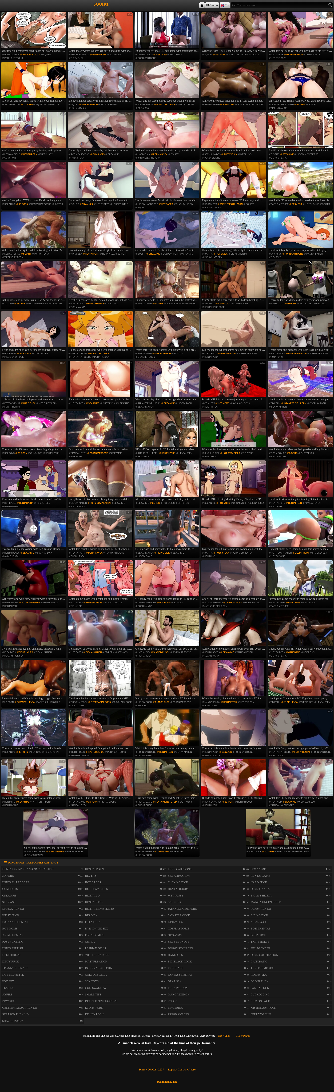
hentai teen (103, 204)
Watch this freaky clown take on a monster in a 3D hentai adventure (234, 680)
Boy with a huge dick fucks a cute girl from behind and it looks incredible (101, 232)
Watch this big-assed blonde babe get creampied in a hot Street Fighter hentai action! (167, 82)
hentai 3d (161, 54)
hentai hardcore (41, 204)
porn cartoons (13, 58)
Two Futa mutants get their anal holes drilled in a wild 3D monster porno (34, 630)
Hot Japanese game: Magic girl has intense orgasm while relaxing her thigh (167, 182)
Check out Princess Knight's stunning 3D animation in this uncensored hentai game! (301, 481)
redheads (175, 968)
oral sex (209, 403)
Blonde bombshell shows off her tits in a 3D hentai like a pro (234, 779)
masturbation (294, 54)
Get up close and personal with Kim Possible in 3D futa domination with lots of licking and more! (301, 331)
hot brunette (13, 974)
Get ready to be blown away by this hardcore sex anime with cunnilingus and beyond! (101, 132)
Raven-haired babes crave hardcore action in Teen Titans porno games (34, 481)
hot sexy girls (213, 207)
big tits (301, 104)
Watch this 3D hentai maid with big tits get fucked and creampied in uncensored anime (301, 779)
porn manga (160, 154)
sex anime (288, 154)
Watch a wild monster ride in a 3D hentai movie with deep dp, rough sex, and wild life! (167, 829)
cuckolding (260, 994)
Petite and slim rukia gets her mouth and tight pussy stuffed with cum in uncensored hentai (34, 331)
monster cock (146, 357)
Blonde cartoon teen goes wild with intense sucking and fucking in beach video (101, 331)
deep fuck (309, 652)
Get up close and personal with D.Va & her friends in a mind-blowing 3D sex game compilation (34, 281)
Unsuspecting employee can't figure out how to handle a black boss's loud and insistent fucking (34, 32)
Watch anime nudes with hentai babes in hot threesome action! (101, 580)
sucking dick (212, 453)
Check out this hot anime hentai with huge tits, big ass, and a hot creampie (234, 730)
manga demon (212, 702)
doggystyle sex (13, 656)
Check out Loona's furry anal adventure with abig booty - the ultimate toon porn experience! (56, 829)
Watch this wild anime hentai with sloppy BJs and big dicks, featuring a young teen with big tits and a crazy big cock (167, 331)
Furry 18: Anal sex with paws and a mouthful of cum (35, 381)
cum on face (162, 702)
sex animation (12, 104)
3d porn (28, 104)
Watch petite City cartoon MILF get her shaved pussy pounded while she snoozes (301, 680)
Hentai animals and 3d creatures (28, 869)
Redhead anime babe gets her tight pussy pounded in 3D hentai (167, 132)
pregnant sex (79, 702)
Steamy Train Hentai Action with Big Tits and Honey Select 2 (34, 530)
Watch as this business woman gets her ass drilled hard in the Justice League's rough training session (234, 431)
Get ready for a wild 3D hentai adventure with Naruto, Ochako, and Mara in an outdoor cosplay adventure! (167, 232)
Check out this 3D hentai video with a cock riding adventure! (34, 82)
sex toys (276, 257)
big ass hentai (109, 104)
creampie (113, 154)
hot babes (167, 204)
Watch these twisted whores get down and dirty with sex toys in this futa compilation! (101, 32)
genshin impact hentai (19, 1007)
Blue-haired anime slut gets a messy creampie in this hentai (101, 381)
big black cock (31, 54)
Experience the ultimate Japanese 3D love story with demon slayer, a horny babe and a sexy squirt (234, 182)
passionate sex (280, 204)
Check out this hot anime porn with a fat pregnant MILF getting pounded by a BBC (101, 680)
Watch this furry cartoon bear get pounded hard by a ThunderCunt (301, 730)
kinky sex (76, 254)
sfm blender (319, 553)
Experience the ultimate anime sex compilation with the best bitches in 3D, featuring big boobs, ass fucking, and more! (234, 530)
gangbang (294, 652)
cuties (156, 503)
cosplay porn (171, 254)
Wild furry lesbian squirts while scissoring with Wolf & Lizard (34, 232)
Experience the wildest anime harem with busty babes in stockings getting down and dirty (234, 331)
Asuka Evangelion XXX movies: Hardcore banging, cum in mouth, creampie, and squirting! (34, 182)
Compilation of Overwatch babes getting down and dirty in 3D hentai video (101, 481)
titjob (172, 1001)
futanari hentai (80, 54)
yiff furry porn (13, 257)
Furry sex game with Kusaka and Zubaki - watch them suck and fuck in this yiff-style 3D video (167, 779)
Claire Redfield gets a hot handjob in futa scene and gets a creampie (234, 82)
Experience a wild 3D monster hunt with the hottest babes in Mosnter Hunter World (167, 281)
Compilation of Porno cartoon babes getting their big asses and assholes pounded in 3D (101, 630)
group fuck (145, 805)
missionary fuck (14, 357)
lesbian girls (12, 154)
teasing (8, 987)
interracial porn (148, 453)
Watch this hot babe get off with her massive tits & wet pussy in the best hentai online (301, 32)
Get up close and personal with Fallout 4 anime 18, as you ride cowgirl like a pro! (167, 530)
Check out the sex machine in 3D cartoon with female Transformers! (34, 730)
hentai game (312, 204)
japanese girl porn (282, 104)
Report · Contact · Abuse (182, 1069)
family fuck (260, 987)
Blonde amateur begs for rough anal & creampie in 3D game (101, 82)
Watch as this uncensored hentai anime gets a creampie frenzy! (301, 381)
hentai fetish (212, 104)
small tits (25, 353)
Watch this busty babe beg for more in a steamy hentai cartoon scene (167, 730)
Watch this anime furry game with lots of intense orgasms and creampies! (34, 779)
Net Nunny (224, 1035)
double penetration (101, 1001)
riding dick (224, 303)
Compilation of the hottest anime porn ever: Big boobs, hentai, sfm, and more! (234, 630)
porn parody (102, 357)
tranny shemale (15, 968)
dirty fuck (77, 58)
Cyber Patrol (243, 1035)
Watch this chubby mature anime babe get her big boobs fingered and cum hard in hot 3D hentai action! (101, 530)
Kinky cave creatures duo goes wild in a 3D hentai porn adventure (167, 680)
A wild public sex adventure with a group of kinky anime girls (301, 132)
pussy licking (256, 104)
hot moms (223, 403)
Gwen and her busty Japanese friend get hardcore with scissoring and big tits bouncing (101, 182)
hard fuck (144, 154)
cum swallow (307, 802)
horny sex (210, 204)
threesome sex (95, 602)
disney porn (94, 1014)
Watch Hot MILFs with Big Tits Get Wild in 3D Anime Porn (101, 779)
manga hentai (145, 104)
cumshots (53, 104)
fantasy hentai (184, 204)
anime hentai (313, 54)
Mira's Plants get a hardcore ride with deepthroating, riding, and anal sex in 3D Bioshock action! (234, 281)
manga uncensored (282, 805)
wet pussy (176, 54)
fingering (175, 1007)
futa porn (115, 54)
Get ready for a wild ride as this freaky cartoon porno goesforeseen (301, 281)
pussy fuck (77, 158)
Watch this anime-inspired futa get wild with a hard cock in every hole (101, 730)
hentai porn (99, 54)
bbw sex (321, 303)
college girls (146, 755)
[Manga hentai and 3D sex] (202, 5)
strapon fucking (15, 1014)
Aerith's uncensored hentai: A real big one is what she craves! (101, 281)
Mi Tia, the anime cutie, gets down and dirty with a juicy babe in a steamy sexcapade (167, 481)
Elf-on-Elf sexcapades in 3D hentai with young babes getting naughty (167, 431)
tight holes (41, 353)
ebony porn (94, 1007)
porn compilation (100, 503)
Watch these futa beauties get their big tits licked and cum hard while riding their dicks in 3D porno (234, 232)
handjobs (228, 104)
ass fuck (209, 303)
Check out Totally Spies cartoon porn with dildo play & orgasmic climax (301, 232)
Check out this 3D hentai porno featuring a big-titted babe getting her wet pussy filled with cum (34, 431)
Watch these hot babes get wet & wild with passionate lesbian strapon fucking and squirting (234, 132)
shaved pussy (161, 652)
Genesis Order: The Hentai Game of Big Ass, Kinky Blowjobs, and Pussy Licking (234, 32)
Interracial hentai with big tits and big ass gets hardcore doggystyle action (34, 680)
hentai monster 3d (308, 154)
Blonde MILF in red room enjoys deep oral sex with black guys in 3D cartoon (234, 381)
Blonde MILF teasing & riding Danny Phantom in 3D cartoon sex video (234, 481)
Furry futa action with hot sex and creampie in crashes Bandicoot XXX (101, 431)
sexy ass (220, 54)
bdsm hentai (78, 556)
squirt (47, 54)
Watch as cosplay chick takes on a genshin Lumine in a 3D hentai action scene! (167, 381)
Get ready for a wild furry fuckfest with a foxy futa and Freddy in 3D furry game (34, 580)
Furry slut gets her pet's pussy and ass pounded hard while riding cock (278, 829)
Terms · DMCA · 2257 (151, 1069)
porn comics (11, 54)
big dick (178, 353)
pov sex (8, 981)
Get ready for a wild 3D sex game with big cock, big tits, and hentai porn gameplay (167, 630)
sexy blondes (186, 104)
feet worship (12, 403)
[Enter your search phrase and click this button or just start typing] (330, 5)
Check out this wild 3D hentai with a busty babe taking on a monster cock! (301, 630)
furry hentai (41, 254)
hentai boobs (278, 58)
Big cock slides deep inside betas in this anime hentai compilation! (301, 530)
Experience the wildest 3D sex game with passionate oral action (167, 32)
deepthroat (241, 303)
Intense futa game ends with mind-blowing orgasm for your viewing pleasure (301, 580)
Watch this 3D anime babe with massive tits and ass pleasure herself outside (301, 182)
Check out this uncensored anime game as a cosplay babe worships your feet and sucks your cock (234, 580)
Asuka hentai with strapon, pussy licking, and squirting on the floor (34, 132)
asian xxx (143, 108)
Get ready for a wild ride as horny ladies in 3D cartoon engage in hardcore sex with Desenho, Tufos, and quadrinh (167, 580)
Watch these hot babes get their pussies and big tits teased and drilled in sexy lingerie (301, 431)
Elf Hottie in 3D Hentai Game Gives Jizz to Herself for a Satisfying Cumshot (301, 82)
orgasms (187, 254)
